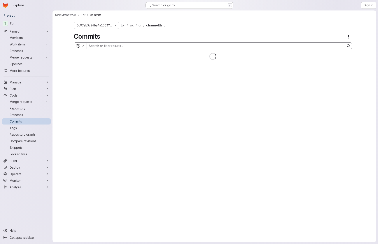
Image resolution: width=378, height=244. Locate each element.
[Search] (348, 45)
